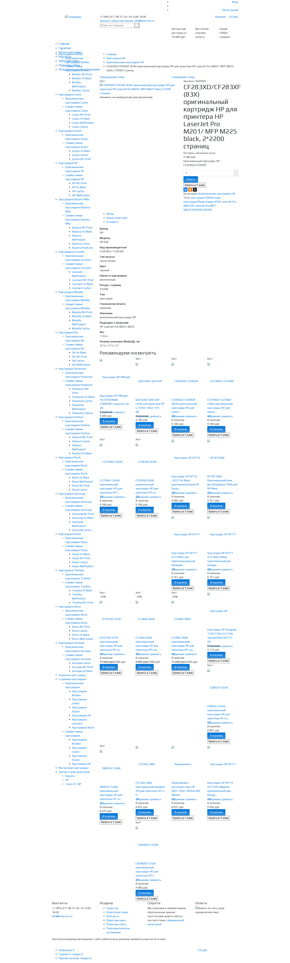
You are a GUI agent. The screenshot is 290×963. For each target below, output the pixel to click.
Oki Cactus (78, 360)
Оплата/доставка (117, 912)
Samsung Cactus (81, 530)
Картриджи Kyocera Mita (74, 199)
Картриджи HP (68, 163)
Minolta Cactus (81, 328)
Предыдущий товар (112, 77)
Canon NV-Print (81, 114)
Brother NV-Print (82, 74)
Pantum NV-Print (82, 437)
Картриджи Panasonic (72, 368)
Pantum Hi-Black (82, 453)
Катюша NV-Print (82, 667)
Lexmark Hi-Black (82, 284)
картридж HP (208, 201)
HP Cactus (78, 191)
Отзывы (112, 221)
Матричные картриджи (73, 767)
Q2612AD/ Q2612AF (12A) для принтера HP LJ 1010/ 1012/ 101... (150, 403)
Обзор (110, 213)
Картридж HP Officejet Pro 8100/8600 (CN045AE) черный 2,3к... (115, 399)
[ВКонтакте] (185, 190)
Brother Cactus (81, 90)
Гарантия (65, 48)
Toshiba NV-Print (82, 602)
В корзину (109, 421)
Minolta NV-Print (82, 312)
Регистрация (230, 10)
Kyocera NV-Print (82, 227)
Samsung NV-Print (83, 513)
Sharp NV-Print (81, 558)
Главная (64, 43)
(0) (101, 407)
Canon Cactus (80, 126)
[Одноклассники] (190, 190)
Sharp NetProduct (82, 566)
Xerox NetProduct (82, 638)
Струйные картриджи (72, 679)
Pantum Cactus (81, 441)
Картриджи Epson (70, 130)
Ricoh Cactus (79, 489)
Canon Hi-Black (81, 118)
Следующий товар (183, 77)
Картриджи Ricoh (70, 457)
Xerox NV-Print (81, 626)
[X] (195, 190)
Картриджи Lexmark (71, 251)
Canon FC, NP (73, 784)
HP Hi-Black (79, 187)
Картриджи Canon (70, 94)
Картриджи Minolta (71, 292)
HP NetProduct (81, 195)
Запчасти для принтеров (74, 771)
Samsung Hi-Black (82, 517)
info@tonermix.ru (144, 20)
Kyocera (70, 776)
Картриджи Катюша (71, 642)
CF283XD (195, 209)
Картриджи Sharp (70, 534)
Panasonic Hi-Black (83, 397)
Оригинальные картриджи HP (216, 193)
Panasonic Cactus (82, 401)
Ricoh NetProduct (82, 481)
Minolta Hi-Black (82, 316)
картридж (197, 197)
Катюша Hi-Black (82, 671)
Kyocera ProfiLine (82, 247)
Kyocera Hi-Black (82, 231)
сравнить (119, 412)
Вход (235, 2)
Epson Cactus (80, 155)
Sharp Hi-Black (81, 554)
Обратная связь (116, 920)
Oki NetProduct (81, 364)
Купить (190, 179)
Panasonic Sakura (82, 413)
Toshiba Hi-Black (82, 590)
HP (67, 780)
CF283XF (206, 209)
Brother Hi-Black (82, 78)
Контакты (112, 916)
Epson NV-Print (81, 159)
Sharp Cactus (80, 562)
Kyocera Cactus (81, 243)
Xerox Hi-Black (80, 634)
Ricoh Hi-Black (80, 477)
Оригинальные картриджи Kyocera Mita (77, 207)
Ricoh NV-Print (81, 485)
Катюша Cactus (81, 663)
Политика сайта (116, 924)
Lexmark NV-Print (82, 280)
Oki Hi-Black (79, 352)
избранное (178, 416)
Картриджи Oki (68, 332)
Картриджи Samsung (72, 493)
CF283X (208, 197)
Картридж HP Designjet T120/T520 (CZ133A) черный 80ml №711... (221, 633)
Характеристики (116, 217)
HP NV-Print (79, 183)
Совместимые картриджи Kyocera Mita (77, 219)
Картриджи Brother (71, 54)
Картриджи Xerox (70, 606)
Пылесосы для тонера (72, 675)
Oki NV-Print (79, 356)
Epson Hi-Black (81, 151)
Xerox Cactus (79, 630)
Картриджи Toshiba (71, 570)
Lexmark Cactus (81, 288)
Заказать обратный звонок (116, 20)
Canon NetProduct (83, 122)
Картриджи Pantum (71, 417)
